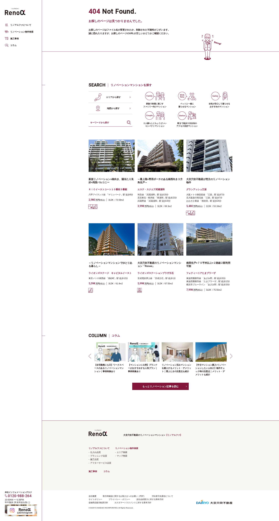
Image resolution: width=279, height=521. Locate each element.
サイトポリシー (95, 499)
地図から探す (113, 108)
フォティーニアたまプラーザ (201, 273)
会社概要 (92, 496)
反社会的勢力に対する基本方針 (150, 499)
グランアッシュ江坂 (196, 189)
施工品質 (94, 459)
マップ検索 (122, 456)
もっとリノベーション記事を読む (160, 386)
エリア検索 (122, 452)
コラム (13, 45)
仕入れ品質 (95, 452)
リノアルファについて (20, 25)
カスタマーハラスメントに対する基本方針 (132, 502)
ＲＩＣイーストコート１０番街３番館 (108, 189)
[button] (90, 356)
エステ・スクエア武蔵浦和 (151, 189)
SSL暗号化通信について (162, 496)
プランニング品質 (98, 456)
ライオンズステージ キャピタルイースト (110, 273)
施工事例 (14, 38)
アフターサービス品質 (100, 463)
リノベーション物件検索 (21, 32)
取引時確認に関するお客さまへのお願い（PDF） (124, 496)
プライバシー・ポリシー (119, 499)
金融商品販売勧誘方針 (98, 502)
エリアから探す (113, 97)
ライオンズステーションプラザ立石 (156, 273)
